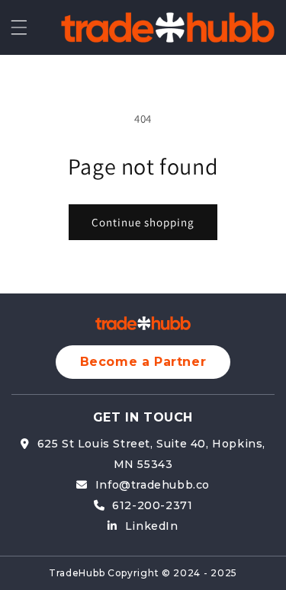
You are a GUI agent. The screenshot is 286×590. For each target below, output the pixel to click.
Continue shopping (143, 222)
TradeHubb (76, 573)
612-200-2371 (152, 505)
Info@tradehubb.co (152, 485)
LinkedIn (151, 526)
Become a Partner (143, 361)
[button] (19, 27)
